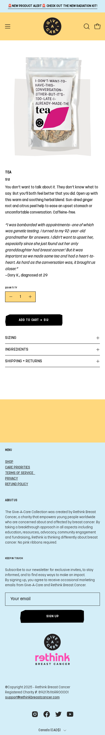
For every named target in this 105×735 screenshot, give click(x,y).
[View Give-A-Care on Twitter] (58, 714)
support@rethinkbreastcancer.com (32, 697)
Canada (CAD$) (49, 730)
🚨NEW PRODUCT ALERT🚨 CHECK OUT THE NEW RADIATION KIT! (52, 6)
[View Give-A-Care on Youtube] (70, 714)
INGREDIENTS (16, 350)
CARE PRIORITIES (17, 467)
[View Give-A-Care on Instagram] (35, 714)
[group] (52, 6)
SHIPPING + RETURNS (23, 361)
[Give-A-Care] (52, 26)
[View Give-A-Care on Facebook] (46, 714)
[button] (86, 26)
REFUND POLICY (16, 484)
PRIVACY (11, 479)
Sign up (52, 616)
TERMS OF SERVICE (20, 473)
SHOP (9, 462)
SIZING (10, 338)
